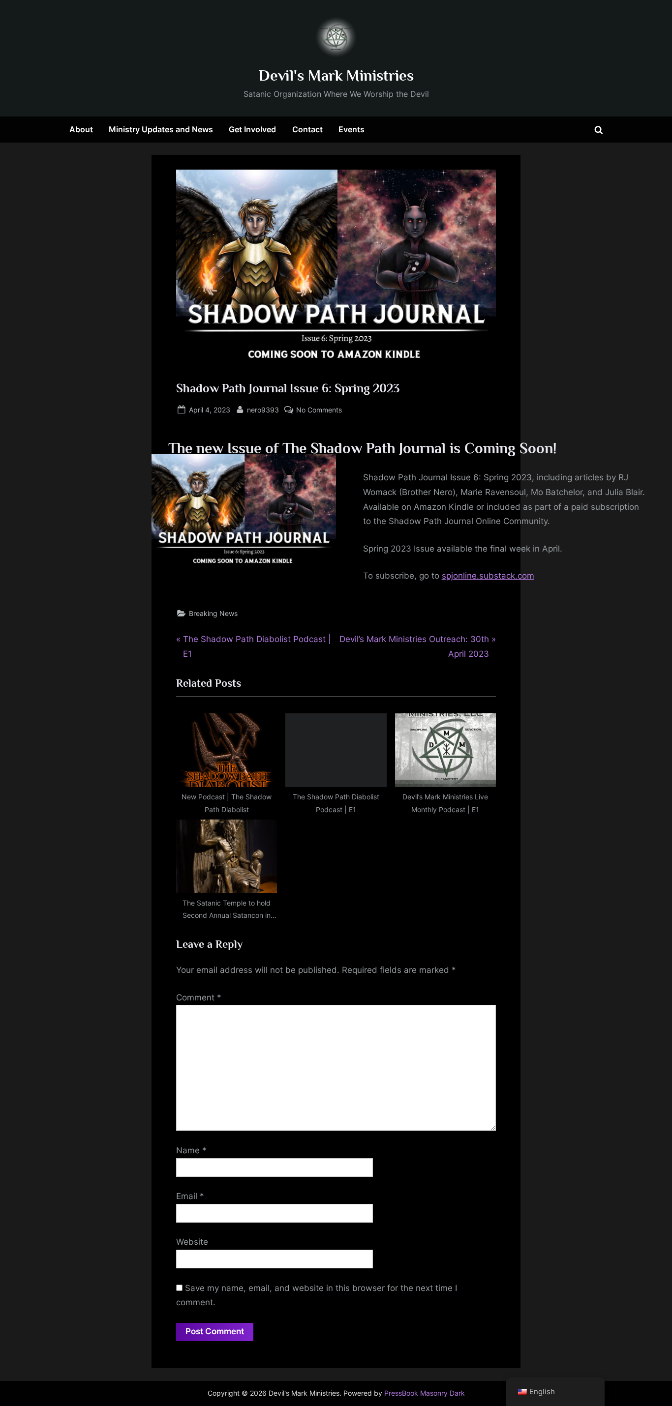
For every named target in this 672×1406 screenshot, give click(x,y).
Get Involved (252, 129)
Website (192, 1242)
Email (190, 1196)
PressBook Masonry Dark (424, 1393)
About (81, 129)
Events (351, 129)
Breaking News (213, 613)
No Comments (319, 410)
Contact (307, 129)
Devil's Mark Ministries (336, 75)
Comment (198, 997)
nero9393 (263, 409)
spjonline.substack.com (488, 576)
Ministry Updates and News (161, 129)
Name (191, 1150)
